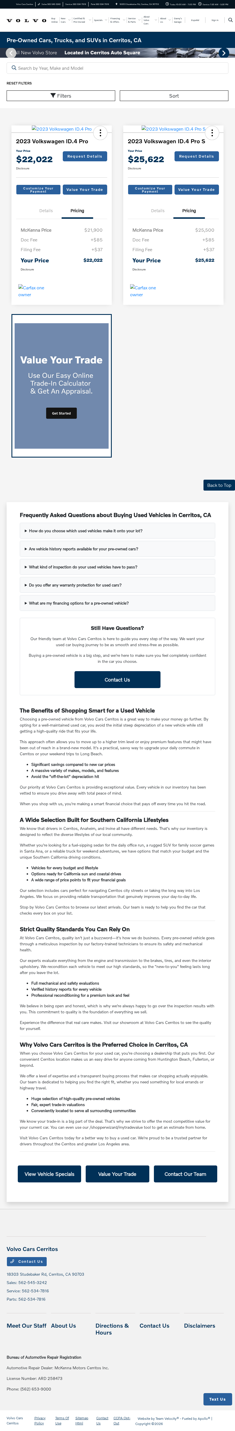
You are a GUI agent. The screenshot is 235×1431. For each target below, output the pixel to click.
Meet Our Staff (26, 1325)
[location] (116, 4)
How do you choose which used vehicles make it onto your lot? (86, 530)
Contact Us (117, 679)
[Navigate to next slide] (230, 53)
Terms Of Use (62, 1420)
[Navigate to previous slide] (4, 53)
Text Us (217, 1399)
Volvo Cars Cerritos (15, 1420)
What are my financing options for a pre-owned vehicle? (79, 603)
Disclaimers (199, 1325)
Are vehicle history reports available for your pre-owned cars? (83, 548)
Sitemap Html (81, 1420)
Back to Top (219, 485)
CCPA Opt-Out (121, 1420)
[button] (100, 133)
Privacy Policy (40, 1420)
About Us (63, 1325)
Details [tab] (46, 210)
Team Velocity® (167, 1418)
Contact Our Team (185, 1174)
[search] (230, 20)
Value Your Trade (84, 189)
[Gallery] (117, 53)
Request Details (85, 156)
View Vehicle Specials (50, 1174)
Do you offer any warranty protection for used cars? (75, 584)
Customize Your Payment (38, 189)
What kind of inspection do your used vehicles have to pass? (83, 566)
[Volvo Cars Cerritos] (27, 19)
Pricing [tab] (77, 210)
